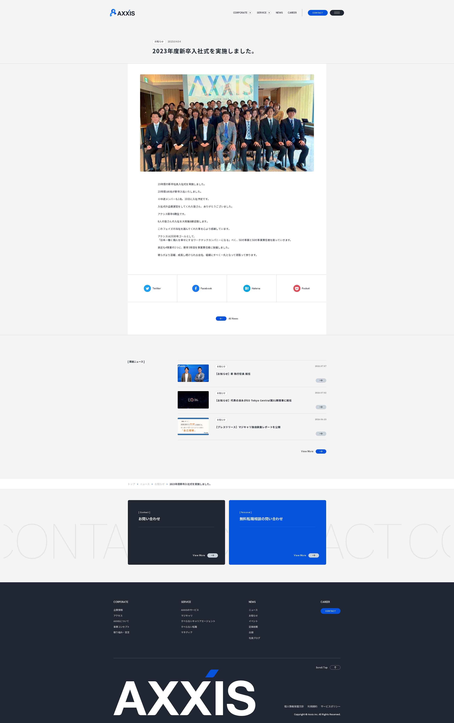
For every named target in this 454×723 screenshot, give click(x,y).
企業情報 (118, 610)
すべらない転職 (189, 626)
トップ (131, 484)
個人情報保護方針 (294, 706)
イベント (253, 621)
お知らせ (159, 484)
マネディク (186, 632)
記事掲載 (253, 626)
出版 (251, 632)
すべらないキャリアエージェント (198, 621)
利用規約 (312, 706)
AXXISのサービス (190, 610)
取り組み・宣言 (121, 632)
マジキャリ (186, 615)
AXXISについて (121, 621)
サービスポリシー (330, 706)
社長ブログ (254, 638)
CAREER (292, 12)
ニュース (145, 484)
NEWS (279, 12)
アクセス (118, 615)
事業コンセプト (121, 626)
